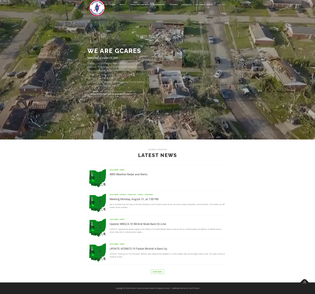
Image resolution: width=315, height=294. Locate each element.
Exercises (132, 194)
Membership (159, 5)
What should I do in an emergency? (111, 94)
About (123, 5)
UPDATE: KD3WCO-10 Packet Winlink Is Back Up (138, 248)
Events (123, 194)
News (122, 170)
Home (112, 5)
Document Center (204, 5)
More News (157, 272)
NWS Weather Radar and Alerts (128, 174)
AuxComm (114, 170)
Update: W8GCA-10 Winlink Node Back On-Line (138, 224)
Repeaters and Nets (140, 5)
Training (173, 5)
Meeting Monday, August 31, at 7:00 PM (134, 199)
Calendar (186, 5)
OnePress (176, 288)
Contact (221, 5)
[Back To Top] (304, 282)
